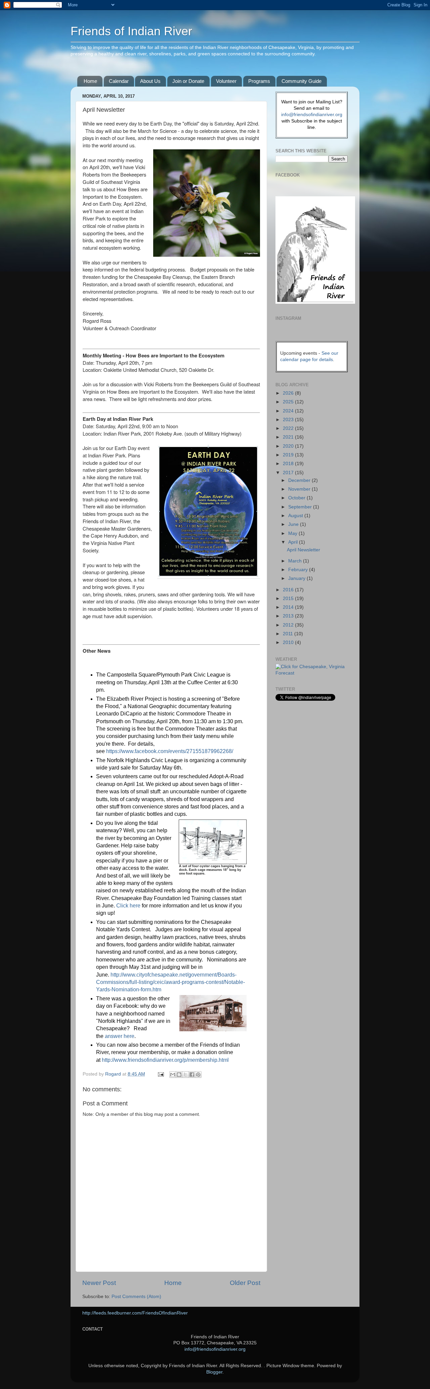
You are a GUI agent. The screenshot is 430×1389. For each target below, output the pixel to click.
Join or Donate (188, 81)
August (296, 515)
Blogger (214, 1372)
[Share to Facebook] (191, 1074)
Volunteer (226, 81)
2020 (289, 446)
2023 (289, 419)
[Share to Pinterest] (198, 1074)
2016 (289, 589)
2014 (289, 607)
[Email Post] (160, 1074)
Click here (128, 905)
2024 (289, 410)
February (298, 569)
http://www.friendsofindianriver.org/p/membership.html (165, 1060)
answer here (119, 1036)
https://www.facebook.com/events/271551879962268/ (169, 751)
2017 (289, 472)
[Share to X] (185, 1074)
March (295, 560)
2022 (289, 428)
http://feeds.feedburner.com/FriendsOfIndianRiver (135, 1313)
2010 (289, 642)
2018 (289, 463)
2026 (289, 393)
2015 (289, 598)
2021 (289, 437)
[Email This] (172, 1074)
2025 (289, 401)
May (293, 533)
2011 (288, 633)
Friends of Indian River (131, 31)
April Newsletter (303, 549)
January (297, 578)
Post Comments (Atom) (136, 1296)
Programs (259, 81)
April (293, 542)
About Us (150, 81)
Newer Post (99, 1282)
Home (90, 81)
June (294, 524)
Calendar (119, 81)
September (300, 506)
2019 (289, 454)
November (300, 489)
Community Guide (301, 81)
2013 (289, 615)
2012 (289, 625)
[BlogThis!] (179, 1074)
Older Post (245, 1282)
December (300, 480)
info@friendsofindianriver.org (311, 114)
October (297, 497)
